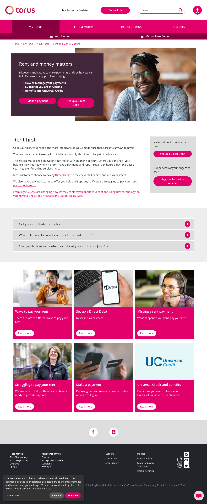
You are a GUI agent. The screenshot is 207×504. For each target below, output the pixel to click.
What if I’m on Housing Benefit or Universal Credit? (53, 235)
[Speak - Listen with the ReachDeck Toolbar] (197, 10)
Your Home (43, 43)
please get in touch (24, 185)
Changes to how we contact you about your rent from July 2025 (62, 246)
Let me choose (13, 495)
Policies (141, 453)
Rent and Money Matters (66, 43)
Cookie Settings (145, 470)
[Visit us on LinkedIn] (113, 432)
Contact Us (115, 10)
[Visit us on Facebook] (93, 432)
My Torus (36, 26)
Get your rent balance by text (38, 224)
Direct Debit (62, 175)
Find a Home (83, 26)
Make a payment (37, 101)
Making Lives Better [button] (157, 36)
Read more (24, 333)
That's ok (73, 495)
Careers (179, 26)
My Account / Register (75, 10)
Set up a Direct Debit (76, 103)
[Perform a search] (180, 10)
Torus (16, 43)
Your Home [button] (61, 36)
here (56, 168)
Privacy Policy (144, 458)
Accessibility (112, 462)
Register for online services (172, 181)
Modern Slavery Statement (145, 464)
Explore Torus (131, 26)
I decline (56, 495)
